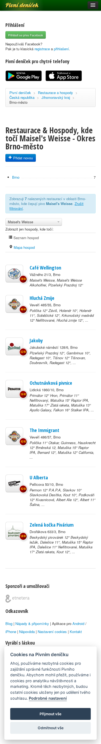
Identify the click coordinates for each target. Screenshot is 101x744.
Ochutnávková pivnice (51, 383)
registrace (42, 48)
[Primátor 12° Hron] (14, 389)
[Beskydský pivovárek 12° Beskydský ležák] (14, 531)
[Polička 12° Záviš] (14, 304)
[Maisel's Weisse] (14, 273)
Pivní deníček (16, 3)
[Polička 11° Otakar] (14, 436)
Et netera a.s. (17, 599)
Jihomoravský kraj (55, 97)
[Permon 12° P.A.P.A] (14, 483)
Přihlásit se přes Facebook (25, 35)
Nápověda (27, 631)
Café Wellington (45, 267)
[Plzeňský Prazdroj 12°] (14, 346)
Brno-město (18, 102)
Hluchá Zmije (42, 298)
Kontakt (76, 631)
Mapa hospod (24, 247)
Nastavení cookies (52, 631)
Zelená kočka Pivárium (52, 525)
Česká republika (21, 97)
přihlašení (61, 48)
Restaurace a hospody (55, 92)
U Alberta (39, 477)
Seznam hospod (25, 237)
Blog (8, 623)
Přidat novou (22, 157)
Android (78, 623)
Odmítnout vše (51, 728)
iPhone (10, 631)
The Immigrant (44, 430)
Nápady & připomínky (32, 623)
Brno (15, 177)
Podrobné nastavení (48, 698)
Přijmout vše (50, 714)
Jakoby (36, 340)
